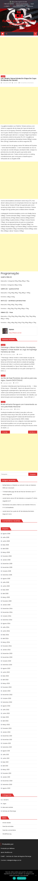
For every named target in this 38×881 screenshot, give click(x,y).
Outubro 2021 (7, 743)
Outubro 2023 (7, 661)
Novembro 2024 (7, 612)
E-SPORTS (7, 6)
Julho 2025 (6, 582)
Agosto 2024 (6, 623)
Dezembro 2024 (7, 608)
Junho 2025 (6, 586)
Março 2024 (6, 642)
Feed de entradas (8, 826)
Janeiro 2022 (6, 732)
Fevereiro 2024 (7, 646)
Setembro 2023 (7, 665)
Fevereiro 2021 (7, 773)
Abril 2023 (5, 680)
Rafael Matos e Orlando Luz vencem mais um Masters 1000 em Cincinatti (19, 486)
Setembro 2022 (7, 702)
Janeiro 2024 (7, 650)
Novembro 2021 (7, 739)
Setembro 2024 (7, 620)
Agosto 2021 (6, 751)
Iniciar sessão (7, 823)
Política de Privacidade (19, 6)
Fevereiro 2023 (7, 687)
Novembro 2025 (7, 567)
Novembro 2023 (7, 657)
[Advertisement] (19, 56)
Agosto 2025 (6, 578)
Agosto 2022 (6, 706)
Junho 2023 (6, 672)
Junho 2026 (6, 541)
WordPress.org (7, 834)
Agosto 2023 (6, 668)
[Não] (36, 875)
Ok (14, 878)
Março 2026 (6, 552)
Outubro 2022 (7, 698)
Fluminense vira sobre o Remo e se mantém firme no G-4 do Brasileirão (19, 506)
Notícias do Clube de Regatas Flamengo (18, 856)
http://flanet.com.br (15, 333)
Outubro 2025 (7, 571)
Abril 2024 (6, 638)
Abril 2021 (5, 766)
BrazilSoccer (8, 852)
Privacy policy (21, 878)
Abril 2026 (5, 548)
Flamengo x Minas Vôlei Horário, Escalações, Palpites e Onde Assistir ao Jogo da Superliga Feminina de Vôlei (19, 349)
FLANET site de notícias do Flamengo (19, 22)
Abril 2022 (5, 721)
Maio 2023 (6, 676)
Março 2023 (6, 683)
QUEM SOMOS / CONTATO (22, 5)
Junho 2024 (6, 631)
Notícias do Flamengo (22, 4)
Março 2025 (6, 597)
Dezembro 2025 (7, 563)
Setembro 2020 (7, 784)
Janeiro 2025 (6, 605)
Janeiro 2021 (6, 777)
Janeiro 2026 (6, 560)
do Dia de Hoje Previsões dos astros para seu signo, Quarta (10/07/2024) (19, 379)
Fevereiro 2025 (7, 601)
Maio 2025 (6, 590)
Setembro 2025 (7, 575)
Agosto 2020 (6, 788)
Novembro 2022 (7, 695)
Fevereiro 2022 (7, 728)
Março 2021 (6, 769)
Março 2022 (6, 724)
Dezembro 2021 (7, 736)
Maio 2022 (6, 717)
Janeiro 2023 (6, 691)
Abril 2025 (5, 593)
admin (15, 83)
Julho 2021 (6, 754)
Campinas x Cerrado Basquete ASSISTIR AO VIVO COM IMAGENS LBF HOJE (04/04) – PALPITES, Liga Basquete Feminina (6, 432)
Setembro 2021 (7, 747)
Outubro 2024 (7, 616)
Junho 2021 (6, 758)
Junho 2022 (6, 713)
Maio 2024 (6, 635)
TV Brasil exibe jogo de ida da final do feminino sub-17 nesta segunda (19, 493)
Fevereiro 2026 (7, 556)
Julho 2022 (6, 709)
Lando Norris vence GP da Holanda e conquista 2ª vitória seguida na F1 (20, 499)
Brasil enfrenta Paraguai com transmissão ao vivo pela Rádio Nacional (19, 405)
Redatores (30, 6)
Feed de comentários (9, 830)
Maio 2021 (5, 762)
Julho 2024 (6, 627)
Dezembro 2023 (7, 653)
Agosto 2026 (6, 534)
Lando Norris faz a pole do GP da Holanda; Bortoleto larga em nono (18, 512)
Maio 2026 (6, 545)
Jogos (32, 4)
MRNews (12, 848)
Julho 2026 (6, 537)
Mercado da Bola (9, 4)
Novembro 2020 (7, 781)
